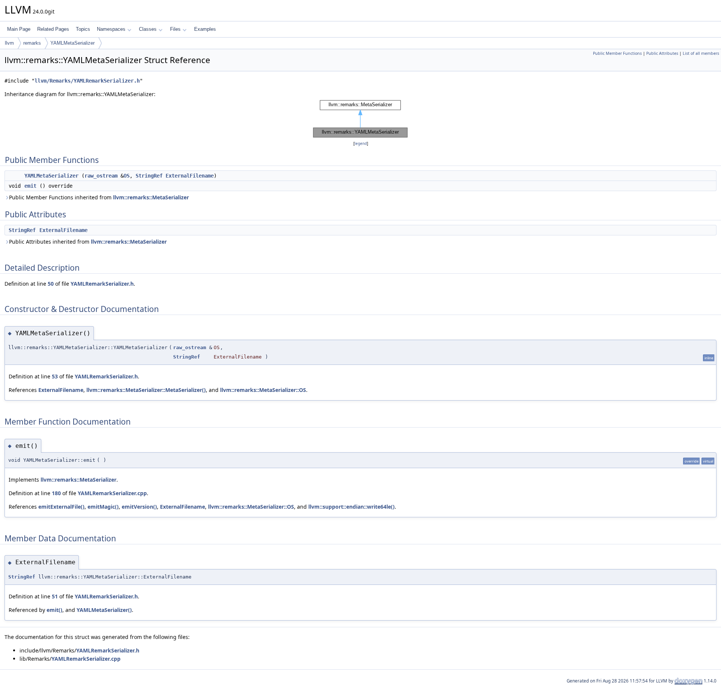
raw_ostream (101, 176)
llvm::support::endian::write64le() (351, 506)
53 (55, 376)
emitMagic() (103, 506)
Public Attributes (662, 53)
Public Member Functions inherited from (99, 197)
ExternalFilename (190, 176)
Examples (205, 29)
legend (360, 143)
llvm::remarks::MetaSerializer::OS (263, 389)
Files (175, 29)
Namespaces (111, 29)
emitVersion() (139, 506)
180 (56, 493)
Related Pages (53, 29)
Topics (83, 29)
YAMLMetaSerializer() (104, 609)
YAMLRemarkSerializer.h (102, 283)
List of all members (701, 53)
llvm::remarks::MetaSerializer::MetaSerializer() (146, 389)
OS (127, 176)
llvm (9, 43)
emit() (54, 609)
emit (30, 186)
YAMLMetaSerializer (72, 43)
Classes (148, 29)
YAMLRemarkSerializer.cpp (112, 493)
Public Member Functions (617, 53)
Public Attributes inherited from (88, 241)
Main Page (18, 29)
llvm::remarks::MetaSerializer (151, 197)
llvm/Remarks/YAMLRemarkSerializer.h (87, 81)
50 (51, 283)
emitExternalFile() (61, 506)
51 (55, 596)
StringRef (149, 176)
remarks (32, 43)
